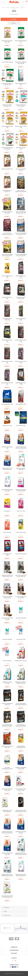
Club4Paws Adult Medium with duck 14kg (20, 768)
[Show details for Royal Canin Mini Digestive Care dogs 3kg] (7, 139)
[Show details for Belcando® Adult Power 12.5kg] (20, 374)
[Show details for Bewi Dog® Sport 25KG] (20, 396)
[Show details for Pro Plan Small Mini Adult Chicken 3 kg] (7, 695)
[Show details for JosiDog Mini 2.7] (7, 502)
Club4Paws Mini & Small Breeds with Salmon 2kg (7, 832)
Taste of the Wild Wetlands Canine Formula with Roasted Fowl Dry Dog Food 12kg (21, 256)
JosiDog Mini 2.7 (7, 511)
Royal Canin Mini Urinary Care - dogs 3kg (21, 105)
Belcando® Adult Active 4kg (7, 340)
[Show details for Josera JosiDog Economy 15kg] (7, 267)
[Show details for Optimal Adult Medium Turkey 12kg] (20, 460)
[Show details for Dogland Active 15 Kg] (7, 417)
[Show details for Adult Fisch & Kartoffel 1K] (7, 160)
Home (3, 7)
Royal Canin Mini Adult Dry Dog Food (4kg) (20, 62)
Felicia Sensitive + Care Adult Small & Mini (7, 811)
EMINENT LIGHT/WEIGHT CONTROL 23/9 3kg (20, 683)
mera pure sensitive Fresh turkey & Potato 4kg (20, 576)
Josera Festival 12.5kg (21, 532)
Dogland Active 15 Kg (7, 425)
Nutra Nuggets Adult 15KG (7, 404)
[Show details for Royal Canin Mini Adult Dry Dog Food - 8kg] (7, 75)
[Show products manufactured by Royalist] (21, 928)
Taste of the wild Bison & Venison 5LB (7, 212)
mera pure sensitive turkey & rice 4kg (7, 618)
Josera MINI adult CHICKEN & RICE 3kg (20, 747)
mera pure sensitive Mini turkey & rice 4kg (7, 597)
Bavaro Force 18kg (21, 511)
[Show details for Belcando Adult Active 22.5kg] (20, 310)
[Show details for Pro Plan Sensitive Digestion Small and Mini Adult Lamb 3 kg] (20, 716)
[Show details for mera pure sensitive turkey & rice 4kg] (7, 609)
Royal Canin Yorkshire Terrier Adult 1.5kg (7, 105)
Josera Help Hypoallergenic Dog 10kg (7, 768)
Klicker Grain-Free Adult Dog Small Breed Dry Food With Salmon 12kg (20, 811)
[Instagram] (15, 961)
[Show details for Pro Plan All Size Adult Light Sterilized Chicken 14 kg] (20, 695)
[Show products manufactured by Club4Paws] (7, 928)
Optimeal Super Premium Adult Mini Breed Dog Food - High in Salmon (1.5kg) (7, 875)
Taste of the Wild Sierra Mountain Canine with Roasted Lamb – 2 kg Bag (20, 213)
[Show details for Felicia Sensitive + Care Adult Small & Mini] (7, 802)
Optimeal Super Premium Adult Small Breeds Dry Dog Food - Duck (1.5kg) (20, 875)
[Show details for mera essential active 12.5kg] (7, 545)
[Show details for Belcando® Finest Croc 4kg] (7, 289)
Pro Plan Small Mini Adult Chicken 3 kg (7, 704)
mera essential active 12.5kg (7, 554)
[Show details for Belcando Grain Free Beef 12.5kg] (20, 331)
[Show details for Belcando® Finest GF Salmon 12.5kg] (20, 289)
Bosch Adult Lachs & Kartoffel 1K (7, 191)
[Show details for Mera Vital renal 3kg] (7, 652)
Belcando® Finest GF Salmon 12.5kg (20, 298)
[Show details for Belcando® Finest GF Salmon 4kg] (7, 310)
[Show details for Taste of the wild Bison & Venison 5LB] (7, 203)
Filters (14, 19)
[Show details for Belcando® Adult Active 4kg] (7, 331)
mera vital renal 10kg (20, 639)
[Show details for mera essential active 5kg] (20, 545)
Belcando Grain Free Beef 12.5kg (20, 340)
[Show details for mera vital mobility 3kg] (7, 631)
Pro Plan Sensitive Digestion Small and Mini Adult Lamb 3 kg (21, 726)
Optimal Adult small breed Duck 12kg (7, 490)
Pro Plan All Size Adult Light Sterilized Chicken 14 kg (20, 704)
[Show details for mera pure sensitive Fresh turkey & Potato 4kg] (20, 567)
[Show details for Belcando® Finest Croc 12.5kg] (20, 267)
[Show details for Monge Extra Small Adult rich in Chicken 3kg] (20, 481)
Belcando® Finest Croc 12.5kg (21, 276)
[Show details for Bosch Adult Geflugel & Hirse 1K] (20, 160)
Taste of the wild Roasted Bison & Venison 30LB (7, 255)
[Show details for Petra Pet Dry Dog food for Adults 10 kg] (7, 738)
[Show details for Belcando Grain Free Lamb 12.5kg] (20, 353)
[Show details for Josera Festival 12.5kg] (20, 524)
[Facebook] (13, 961)
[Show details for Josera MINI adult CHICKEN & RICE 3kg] (20, 738)
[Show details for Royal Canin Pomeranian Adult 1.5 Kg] (7, 32)
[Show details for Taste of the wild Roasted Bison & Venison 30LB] (7, 246)
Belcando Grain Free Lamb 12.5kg (20, 362)
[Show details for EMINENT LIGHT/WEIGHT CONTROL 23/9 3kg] (20, 674)
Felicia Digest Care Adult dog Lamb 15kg (21, 789)
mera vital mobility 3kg (7, 639)
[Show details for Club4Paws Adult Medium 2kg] (7, 438)
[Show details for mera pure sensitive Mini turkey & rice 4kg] (7, 588)
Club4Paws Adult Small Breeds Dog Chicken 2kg (21, 447)
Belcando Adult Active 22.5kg (21, 319)
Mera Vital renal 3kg (7, 660)
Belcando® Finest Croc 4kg (7, 298)
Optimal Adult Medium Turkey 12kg (21, 469)
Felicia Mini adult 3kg (20, 425)
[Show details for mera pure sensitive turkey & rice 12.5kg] (20, 588)
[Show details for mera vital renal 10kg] (20, 631)
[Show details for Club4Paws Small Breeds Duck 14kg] (7, 845)
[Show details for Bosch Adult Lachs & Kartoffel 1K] (7, 182)
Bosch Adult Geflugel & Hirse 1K (21, 169)
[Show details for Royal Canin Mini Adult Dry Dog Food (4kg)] (20, 54)
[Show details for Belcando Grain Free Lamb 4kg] (7, 374)
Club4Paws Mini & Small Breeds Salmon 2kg (7, 469)
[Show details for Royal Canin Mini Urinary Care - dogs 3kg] (20, 96)
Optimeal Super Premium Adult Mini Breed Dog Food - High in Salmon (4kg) (21, 854)
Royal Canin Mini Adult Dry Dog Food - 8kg (7, 84)
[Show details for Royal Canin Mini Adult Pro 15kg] (20, 75)
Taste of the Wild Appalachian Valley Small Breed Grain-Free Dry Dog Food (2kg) (20, 192)
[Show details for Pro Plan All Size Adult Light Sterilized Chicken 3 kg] (7, 716)
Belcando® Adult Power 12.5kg (21, 383)
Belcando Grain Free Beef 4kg (7, 362)
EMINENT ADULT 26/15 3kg (21, 660)
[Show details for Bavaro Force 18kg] (20, 502)
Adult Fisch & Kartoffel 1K (7, 169)
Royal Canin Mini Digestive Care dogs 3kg (7, 148)
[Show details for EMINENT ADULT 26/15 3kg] (20, 652)
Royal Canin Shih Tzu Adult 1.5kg (21, 127)
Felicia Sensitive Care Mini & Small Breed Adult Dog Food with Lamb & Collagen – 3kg (7, 897)
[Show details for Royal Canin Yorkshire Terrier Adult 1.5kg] (7, 96)
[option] (7, 928)
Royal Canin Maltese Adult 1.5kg (7, 127)
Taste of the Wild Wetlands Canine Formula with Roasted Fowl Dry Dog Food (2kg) (21, 235)
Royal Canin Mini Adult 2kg (7, 62)
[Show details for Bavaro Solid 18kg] (7, 524)
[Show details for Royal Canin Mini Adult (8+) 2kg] (20, 32)
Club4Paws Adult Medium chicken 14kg (7, 789)
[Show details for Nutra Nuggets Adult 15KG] (7, 396)
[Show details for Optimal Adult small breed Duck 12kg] (7, 481)
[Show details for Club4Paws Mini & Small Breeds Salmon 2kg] (7, 460)
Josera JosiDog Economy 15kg (7, 276)
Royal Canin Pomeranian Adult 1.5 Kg (7, 41)
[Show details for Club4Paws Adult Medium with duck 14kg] (20, 759)
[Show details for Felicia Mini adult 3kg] (20, 417)
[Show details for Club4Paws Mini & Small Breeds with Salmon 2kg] (7, 823)
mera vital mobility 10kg (21, 618)
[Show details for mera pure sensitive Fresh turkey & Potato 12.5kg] (7, 567)
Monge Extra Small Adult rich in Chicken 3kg (21, 490)
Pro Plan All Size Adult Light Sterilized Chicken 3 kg (7, 726)
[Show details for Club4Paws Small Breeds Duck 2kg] (20, 823)
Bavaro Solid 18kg (7, 532)
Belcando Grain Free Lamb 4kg (7, 383)
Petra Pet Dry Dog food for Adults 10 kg (7, 747)
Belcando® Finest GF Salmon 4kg (7, 319)
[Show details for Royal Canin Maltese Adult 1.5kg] (7, 118)
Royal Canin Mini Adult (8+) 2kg (21, 41)
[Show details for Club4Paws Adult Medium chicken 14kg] (7, 780)
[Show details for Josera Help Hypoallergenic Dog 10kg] (7, 759)
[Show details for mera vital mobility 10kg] (20, 609)
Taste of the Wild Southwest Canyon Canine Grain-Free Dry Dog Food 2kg (7, 235)
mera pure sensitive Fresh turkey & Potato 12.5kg (7, 576)
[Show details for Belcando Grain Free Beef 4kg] (7, 353)
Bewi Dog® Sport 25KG (21, 404)
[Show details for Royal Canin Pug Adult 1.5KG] (20, 139)
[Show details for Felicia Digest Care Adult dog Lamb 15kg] (20, 780)
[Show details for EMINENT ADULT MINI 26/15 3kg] (7, 674)
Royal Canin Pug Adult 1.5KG (21, 148)
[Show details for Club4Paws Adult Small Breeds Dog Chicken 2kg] (20, 438)
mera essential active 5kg (20, 553)
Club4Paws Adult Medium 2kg (7, 447)
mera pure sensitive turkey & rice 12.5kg (20, 597)
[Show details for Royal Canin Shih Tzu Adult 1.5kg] (20, 118)
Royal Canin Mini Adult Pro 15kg (20, 84)
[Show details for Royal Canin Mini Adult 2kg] (7, 54)
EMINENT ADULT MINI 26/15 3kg (7, 683)
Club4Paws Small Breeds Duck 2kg (20, 832)
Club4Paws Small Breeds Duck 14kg (7, 853)
